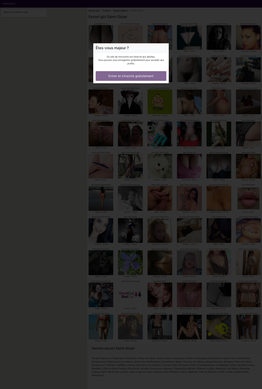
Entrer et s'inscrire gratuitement (131, 76)
